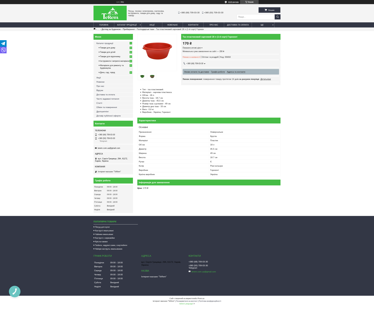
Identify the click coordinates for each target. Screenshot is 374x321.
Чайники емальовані (104, 234)
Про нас (213, 25)
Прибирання (129, 29)
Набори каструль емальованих (108, 249)
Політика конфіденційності (210, 301)
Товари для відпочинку (110, 56)
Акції (152, 25)
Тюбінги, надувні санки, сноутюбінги (111, 245)
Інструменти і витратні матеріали (114, 61)
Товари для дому (107, 48)
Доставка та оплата (238, 25)
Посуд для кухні (102, 227)
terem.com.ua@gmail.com (109, 148)
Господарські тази (145, 29)
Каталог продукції (127, 25)
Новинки (100, 82)
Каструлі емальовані (104, 231)
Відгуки (99, 90)
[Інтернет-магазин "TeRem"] (110, 19)
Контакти (193, 25)
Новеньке (172, 25)
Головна (103, 25)
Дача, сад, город (107, 72)
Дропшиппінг (102, 111)
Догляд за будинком (111, 29)
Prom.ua (201, 298)
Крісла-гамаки (101, 241)
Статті (99, 103)
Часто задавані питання (107, 99)
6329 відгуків (233, 2)
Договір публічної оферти (108, 116)
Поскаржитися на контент (187, 301)
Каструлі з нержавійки (105, 238)
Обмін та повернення (106, 107)
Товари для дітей (107, 52)
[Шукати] (277, 16)
